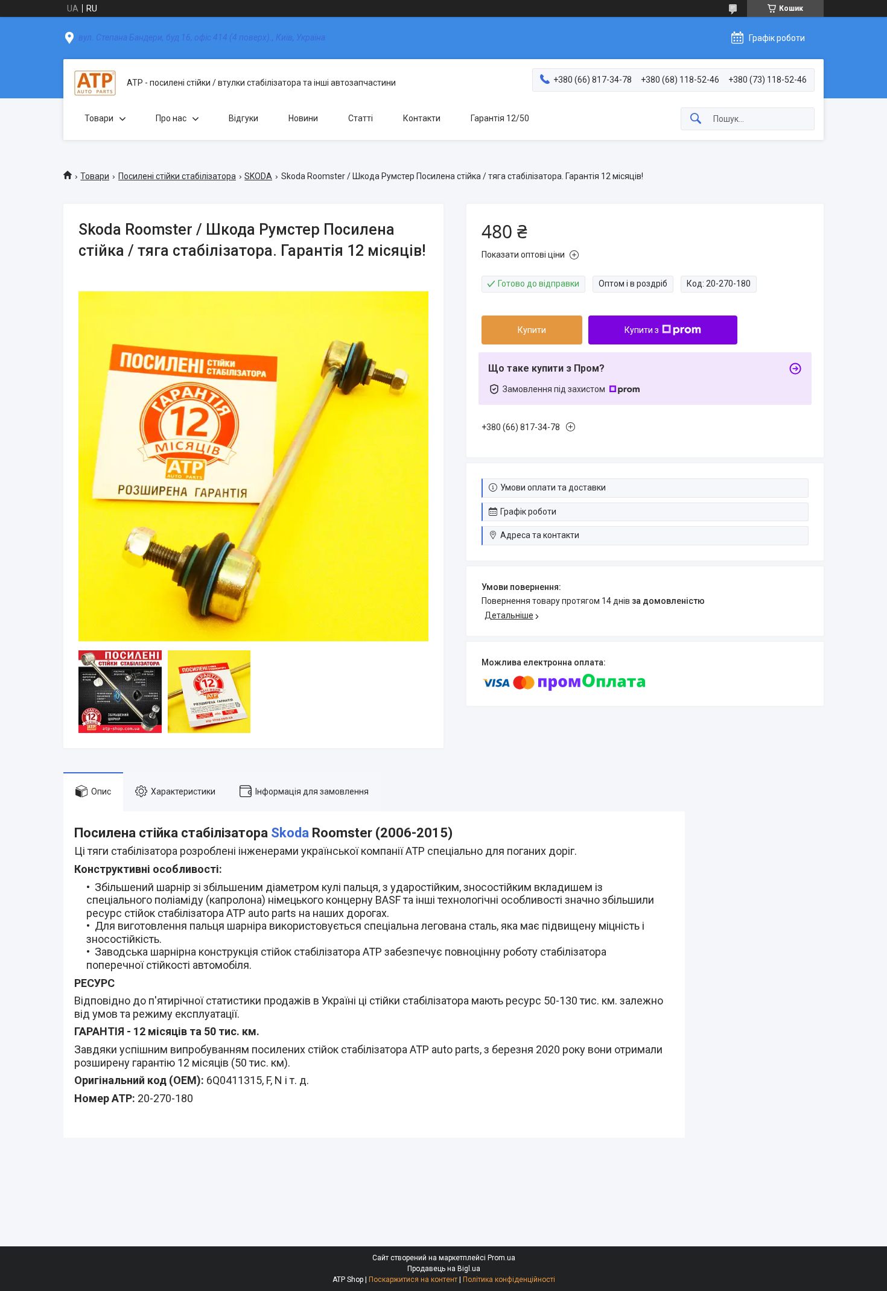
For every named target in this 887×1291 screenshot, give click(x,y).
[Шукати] (695, 119)
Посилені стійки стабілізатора (177, 176)
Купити (532, 330)
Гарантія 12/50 (500, 118)
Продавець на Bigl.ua (443, 1268)
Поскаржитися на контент (413, 1279)
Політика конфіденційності (509, 1279)
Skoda (290, 832)
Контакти (421, 118)
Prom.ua (501, 1258)
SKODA (258, 176)
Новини (303, 118)
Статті (360, 118)
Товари (98, 118)
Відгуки (243, 118)
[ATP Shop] (95, 83)
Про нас (171, 118)
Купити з (642, 330)
